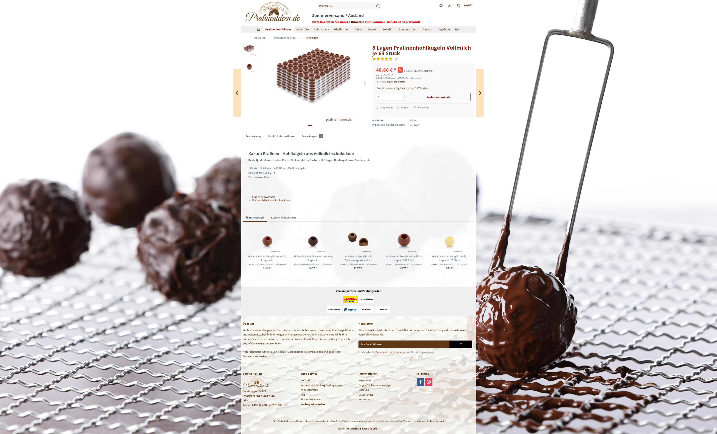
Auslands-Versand (311, 399)
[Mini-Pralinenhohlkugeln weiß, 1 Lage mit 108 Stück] (449, 240)
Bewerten (423, 107)
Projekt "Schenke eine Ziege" (375, 385)
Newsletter (364, 380)
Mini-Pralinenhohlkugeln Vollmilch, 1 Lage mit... (267, 258)
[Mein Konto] (449, 5)
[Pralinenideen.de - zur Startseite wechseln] (272, 12)
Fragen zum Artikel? (263, 197)
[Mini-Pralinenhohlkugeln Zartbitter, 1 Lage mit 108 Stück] (313, 240)
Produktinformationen (281, 136)
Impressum (364, 399)
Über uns (363, 389)
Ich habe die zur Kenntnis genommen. (398, 352)
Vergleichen (386, 107)
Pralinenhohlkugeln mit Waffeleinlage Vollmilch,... (358, 258)
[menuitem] (349, 5)
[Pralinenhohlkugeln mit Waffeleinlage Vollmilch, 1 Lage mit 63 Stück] (358, 240)
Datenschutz (365, 394)
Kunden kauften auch (283, 217)
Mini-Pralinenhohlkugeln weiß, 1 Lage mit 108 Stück (450, 258)
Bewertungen (312, 136)
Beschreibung (253, 136)
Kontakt (305, 380)
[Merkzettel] (441, 5)
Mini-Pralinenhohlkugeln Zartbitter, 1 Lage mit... (313, 258)
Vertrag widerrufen (313, 404)
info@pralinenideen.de (259, 396)
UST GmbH (373, 428)
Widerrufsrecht (309, 389)
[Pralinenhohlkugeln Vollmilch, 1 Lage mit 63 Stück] (404, 240)
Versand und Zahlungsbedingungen (321, 385)
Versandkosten (323, 421)
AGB (303, 394)
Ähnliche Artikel (255, 217)
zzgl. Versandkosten (396, 81)
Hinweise (357, 22)
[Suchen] (378, 5)
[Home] (258, 29)
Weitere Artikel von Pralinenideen (271, 200)
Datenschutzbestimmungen (390, 352)
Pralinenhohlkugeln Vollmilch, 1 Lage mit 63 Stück (404, 258)
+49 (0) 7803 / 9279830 (267, 405)
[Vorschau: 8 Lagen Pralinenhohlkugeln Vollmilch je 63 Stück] (249, 49)
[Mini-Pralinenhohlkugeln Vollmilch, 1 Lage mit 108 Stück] (267, 240)
